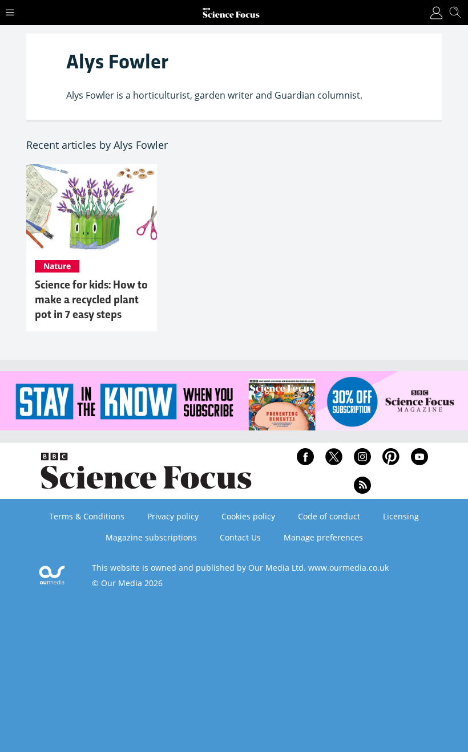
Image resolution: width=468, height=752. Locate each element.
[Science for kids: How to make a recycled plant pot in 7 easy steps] (91, 207)
